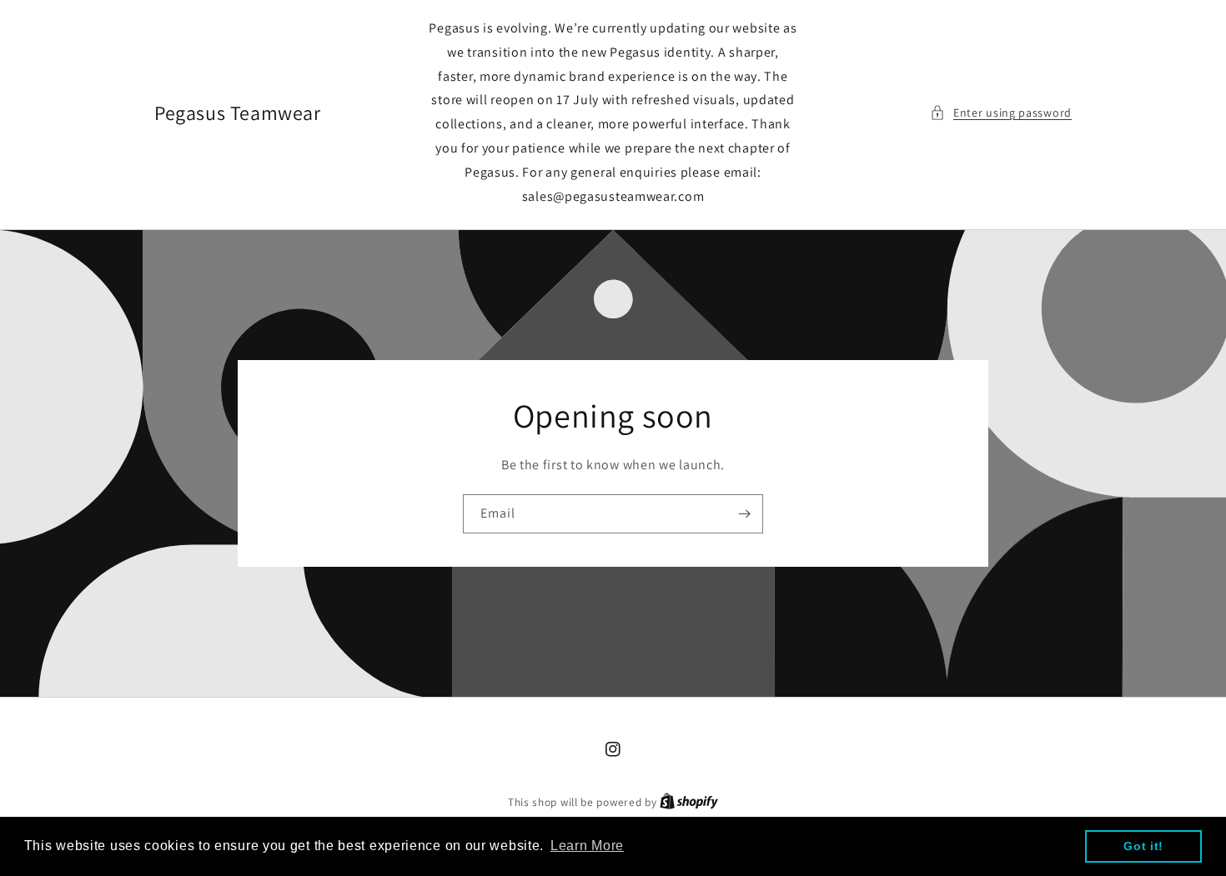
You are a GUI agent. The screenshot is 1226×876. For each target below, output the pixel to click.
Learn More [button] (587, 845)
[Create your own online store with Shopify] (689, 802)
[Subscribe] (744, 513)
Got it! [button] (1143, 846)
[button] (1001, 113)
